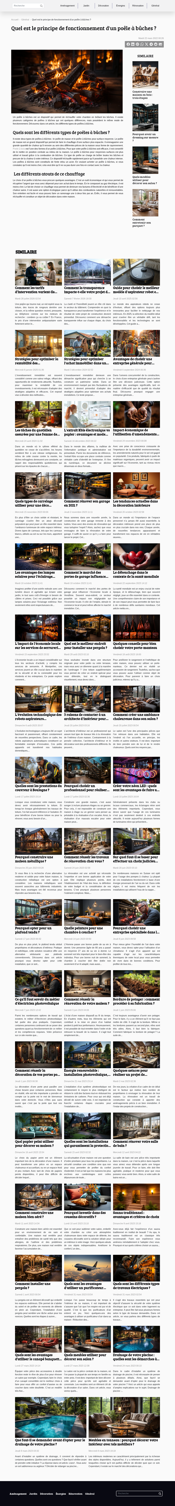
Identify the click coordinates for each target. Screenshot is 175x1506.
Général (155, 6)
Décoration (103, 6)
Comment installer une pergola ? (32, 1285)
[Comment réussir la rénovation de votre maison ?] (87, 983)
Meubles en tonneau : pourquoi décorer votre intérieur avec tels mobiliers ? (123, 1442)
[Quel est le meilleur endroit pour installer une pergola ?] (87, 628)
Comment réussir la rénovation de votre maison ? (86, 1001)
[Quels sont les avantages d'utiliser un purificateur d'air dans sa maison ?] (87, 1268)
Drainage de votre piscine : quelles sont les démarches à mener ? (135, 1358)
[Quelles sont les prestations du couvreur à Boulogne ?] (38, 770)
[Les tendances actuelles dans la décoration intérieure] (136, 485)
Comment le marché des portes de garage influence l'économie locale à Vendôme (86, 576)
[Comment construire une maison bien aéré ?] (38, 1197)
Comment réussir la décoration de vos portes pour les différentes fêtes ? (38, 1074)
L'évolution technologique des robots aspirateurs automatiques (38, 718)
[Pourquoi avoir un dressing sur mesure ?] (145, 117)
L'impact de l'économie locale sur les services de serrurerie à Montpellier (37, 647)
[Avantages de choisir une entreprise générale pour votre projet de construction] (136, 343)
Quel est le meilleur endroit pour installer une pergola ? (85, 645)
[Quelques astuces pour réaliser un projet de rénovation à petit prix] (136, 1054)
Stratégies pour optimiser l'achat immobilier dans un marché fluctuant (85, 362)
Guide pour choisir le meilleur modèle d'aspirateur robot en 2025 (136, 291)
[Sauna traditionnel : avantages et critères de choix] (136, 1197)
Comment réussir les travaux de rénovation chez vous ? (86, 859)
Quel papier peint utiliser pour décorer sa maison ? (34, 1143)
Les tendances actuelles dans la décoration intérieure (135, 503)
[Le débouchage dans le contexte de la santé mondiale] (136, 556)
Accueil (14, 19)
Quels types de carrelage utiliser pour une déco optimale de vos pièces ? (34, 505)
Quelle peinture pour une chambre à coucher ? (83, 930)
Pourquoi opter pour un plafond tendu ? (33, 930)
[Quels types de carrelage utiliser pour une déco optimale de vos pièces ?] (38, 485)
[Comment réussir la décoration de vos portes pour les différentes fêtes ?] (38, 1054)
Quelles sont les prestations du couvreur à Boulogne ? (38, 787)
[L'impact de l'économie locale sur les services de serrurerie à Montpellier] (38, 628)
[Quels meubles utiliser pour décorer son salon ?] (145, 160)
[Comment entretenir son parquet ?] (145, 202)
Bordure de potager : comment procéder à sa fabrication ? (136, 1001)
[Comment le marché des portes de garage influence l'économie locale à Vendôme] (87, 556)
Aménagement (67, 6)
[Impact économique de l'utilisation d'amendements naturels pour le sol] (136, 414)
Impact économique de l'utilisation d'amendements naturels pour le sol (135, 434)
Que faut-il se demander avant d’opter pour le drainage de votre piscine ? (50, 1442)
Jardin (86, 6)
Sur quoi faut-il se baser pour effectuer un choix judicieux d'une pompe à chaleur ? (135, 861)
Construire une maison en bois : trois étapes (142, 95)
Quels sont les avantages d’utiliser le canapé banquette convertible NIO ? (38, 1358)
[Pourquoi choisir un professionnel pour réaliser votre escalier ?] (87, 770)
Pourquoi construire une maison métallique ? (34, 859)
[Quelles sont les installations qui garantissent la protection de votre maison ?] (87, 1126)
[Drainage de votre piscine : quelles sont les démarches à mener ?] (136, 1339)
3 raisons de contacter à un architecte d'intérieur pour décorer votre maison (85, 718)
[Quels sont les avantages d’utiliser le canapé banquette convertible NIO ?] (38, 1339)
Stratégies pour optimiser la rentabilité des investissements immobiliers (37, 362)
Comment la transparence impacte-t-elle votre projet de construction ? (86, 291)
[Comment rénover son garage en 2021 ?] (87, 485)
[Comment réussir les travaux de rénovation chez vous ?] (87, 841)
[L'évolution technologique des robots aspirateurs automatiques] (38, 699)
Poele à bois (19, 149)
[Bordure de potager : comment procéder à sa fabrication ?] (136, 983)
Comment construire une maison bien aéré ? (34, 1214)
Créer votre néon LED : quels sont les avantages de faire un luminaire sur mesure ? (136, 789)
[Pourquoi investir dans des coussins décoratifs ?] (87, 1197)
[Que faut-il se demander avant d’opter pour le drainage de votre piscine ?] (50, 1417)
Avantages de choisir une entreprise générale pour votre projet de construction (135, 362)
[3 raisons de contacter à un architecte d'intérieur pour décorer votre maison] (87, 699)
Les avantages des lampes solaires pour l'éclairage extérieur (35, 576)
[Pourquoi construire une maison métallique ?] (38, 841)
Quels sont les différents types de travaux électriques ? (136, 1285)
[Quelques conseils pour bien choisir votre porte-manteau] (136, 628)
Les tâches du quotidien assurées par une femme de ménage (36, 434)
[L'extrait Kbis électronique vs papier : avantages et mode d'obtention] (87, 414)
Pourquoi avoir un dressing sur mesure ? (145, 137)
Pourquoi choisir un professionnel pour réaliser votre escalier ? (85, 789)
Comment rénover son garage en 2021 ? (87, 503)
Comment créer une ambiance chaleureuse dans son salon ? (136, 716)
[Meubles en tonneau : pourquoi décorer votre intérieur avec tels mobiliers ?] (124, 1417)
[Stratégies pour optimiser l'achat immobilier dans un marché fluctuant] (87, 343)
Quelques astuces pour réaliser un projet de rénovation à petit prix (131, 1074)
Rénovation (138, 6)
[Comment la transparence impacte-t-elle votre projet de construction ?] (87, 272)
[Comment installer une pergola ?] (38, 1268)
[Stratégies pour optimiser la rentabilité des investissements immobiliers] (38, 343)
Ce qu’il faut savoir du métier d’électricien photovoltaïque (37, 1001)
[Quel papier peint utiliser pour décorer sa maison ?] (38, 1126)
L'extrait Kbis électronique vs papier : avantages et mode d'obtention (87, 434)
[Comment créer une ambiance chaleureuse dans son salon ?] (136, 699)
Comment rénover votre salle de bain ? (135, 1143)
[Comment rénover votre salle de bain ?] (136, 1126)
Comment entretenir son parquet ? (141, 222)
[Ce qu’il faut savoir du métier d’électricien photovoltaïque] (38, 983)
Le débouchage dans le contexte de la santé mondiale (136, 574)
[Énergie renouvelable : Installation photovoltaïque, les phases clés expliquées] (87, 1054)
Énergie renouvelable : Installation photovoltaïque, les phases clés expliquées (86, 1074)
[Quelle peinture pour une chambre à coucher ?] (87, 912)
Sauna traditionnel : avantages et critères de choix (136, 1214)
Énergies (120, 6)
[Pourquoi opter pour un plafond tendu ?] (38, 912)
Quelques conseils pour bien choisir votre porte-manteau (135, 645)
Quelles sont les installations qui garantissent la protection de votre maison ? (87, 1145)
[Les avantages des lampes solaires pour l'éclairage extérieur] (38, 556)
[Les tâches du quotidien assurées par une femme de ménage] (38, 414)
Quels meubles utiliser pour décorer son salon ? (144, 180)
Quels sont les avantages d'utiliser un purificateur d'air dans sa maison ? (83, 1287)
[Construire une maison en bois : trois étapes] (145, 75)
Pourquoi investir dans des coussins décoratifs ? (85, 1214)
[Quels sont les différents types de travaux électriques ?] (136, 1268)
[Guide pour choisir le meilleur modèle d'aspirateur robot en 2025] (136, 272)
